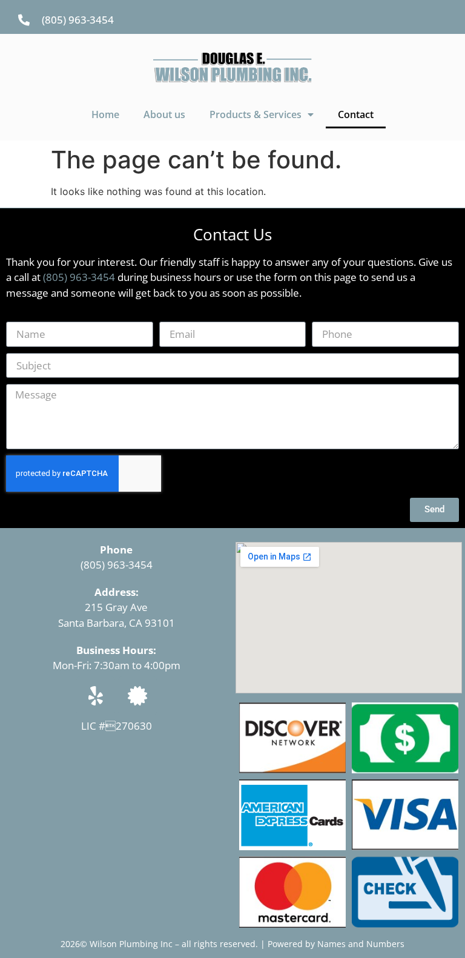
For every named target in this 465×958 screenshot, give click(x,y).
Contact (356, 114)
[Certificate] (137, 695)
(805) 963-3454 (79, 277)
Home (105, 114)
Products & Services (255, 114)
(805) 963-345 (114, 565)
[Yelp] (95, 695)
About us (164, 114)
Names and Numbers (360, 944)
